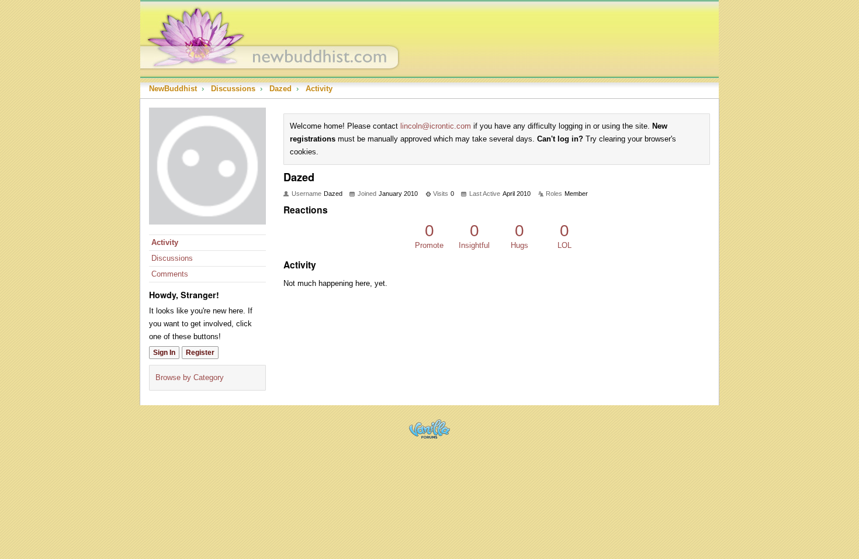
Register (200, 352)
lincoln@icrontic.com (435, 126)
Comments (169, 274)
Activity (164, 242)
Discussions (172, 258)
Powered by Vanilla (429, 429)
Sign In (164, 352)
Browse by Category (189, 377)
